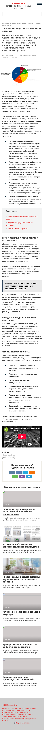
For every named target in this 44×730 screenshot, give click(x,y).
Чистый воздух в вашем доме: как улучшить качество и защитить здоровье (21, 579)
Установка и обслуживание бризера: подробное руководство (21, 545)
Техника (5, 58)
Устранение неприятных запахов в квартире (21, 613)
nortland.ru (18, 3)
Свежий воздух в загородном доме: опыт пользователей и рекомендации (19, 512)
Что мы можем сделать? (18, 229)
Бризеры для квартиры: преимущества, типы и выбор (19, 678)
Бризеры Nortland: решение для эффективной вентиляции (20, 645)
